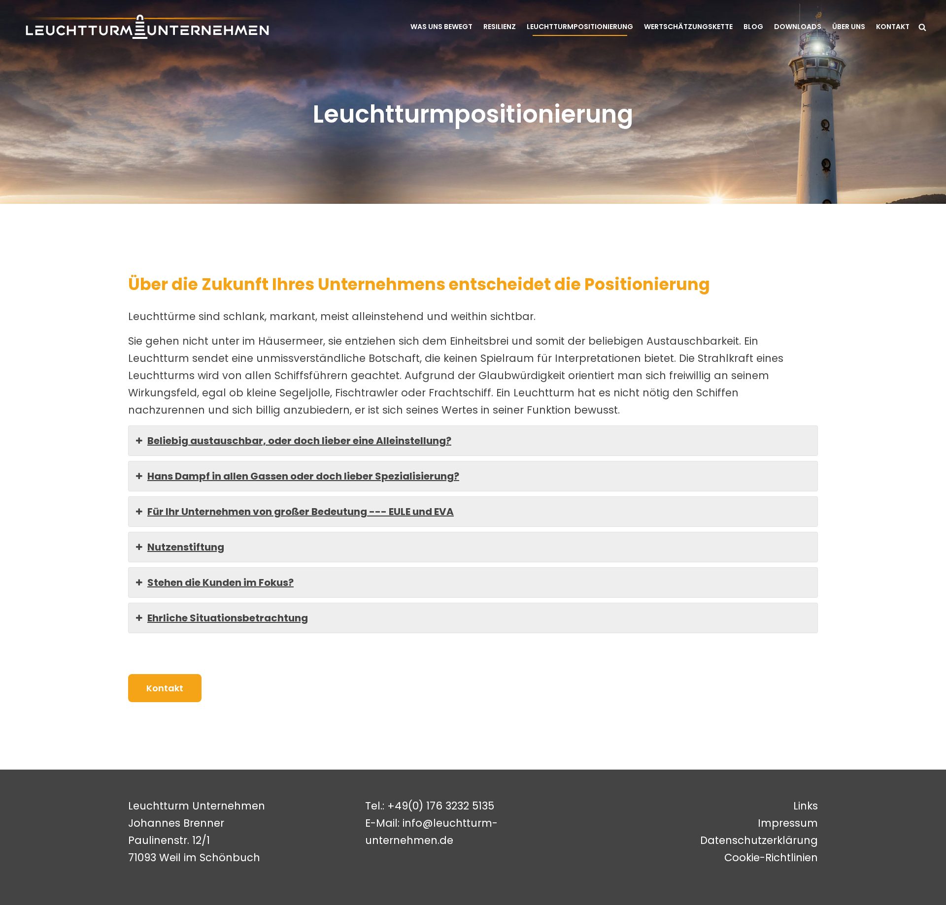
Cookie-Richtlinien (771, 857)
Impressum (788, 823)
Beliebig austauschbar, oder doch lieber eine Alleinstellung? (299, 441)
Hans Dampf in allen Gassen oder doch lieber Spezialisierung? (303, 476)
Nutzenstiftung (185, 547)
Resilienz (499, 27)
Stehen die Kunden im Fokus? (220, 582)
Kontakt (893, 27)
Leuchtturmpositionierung (580, 27)
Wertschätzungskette (688, 27)
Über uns (848, 27)
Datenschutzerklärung (759, 840)
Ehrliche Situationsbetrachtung (227, 618)
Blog (753, 27)
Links (805, 806)
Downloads (797, 27)
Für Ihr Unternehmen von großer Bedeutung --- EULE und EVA (300, 511)
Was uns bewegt (441, 27)
